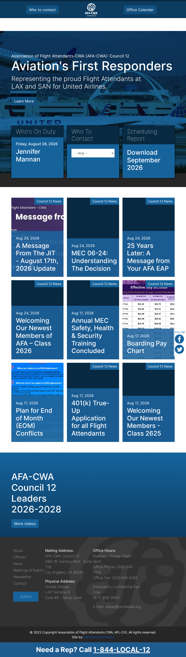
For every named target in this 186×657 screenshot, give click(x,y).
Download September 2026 (143, 160)
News (18, 563)
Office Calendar (140, 9)
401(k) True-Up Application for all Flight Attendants (90, 418)
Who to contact (42, 9)
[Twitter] (179, 349)
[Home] (91, 9)
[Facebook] (179, 339)
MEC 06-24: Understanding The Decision (94, 260)
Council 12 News (49, 201)
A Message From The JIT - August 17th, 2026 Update (37, 257)
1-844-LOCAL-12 (121, 649)
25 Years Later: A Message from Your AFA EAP (148, 257)
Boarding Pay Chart (147, 347)
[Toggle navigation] (168, 24)
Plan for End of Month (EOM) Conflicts (34, 422)
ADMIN (26, 596)
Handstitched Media (99, 637)
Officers (19, 557)
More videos (25, 523)
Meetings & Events (28, 570)
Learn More (24, 101)
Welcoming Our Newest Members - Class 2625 (145, 422)
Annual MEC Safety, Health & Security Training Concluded (92, 336)
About (18, 550)
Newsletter (22, 576)
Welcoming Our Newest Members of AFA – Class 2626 (34, 336)
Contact (20, 583)
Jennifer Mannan (28, 155)
